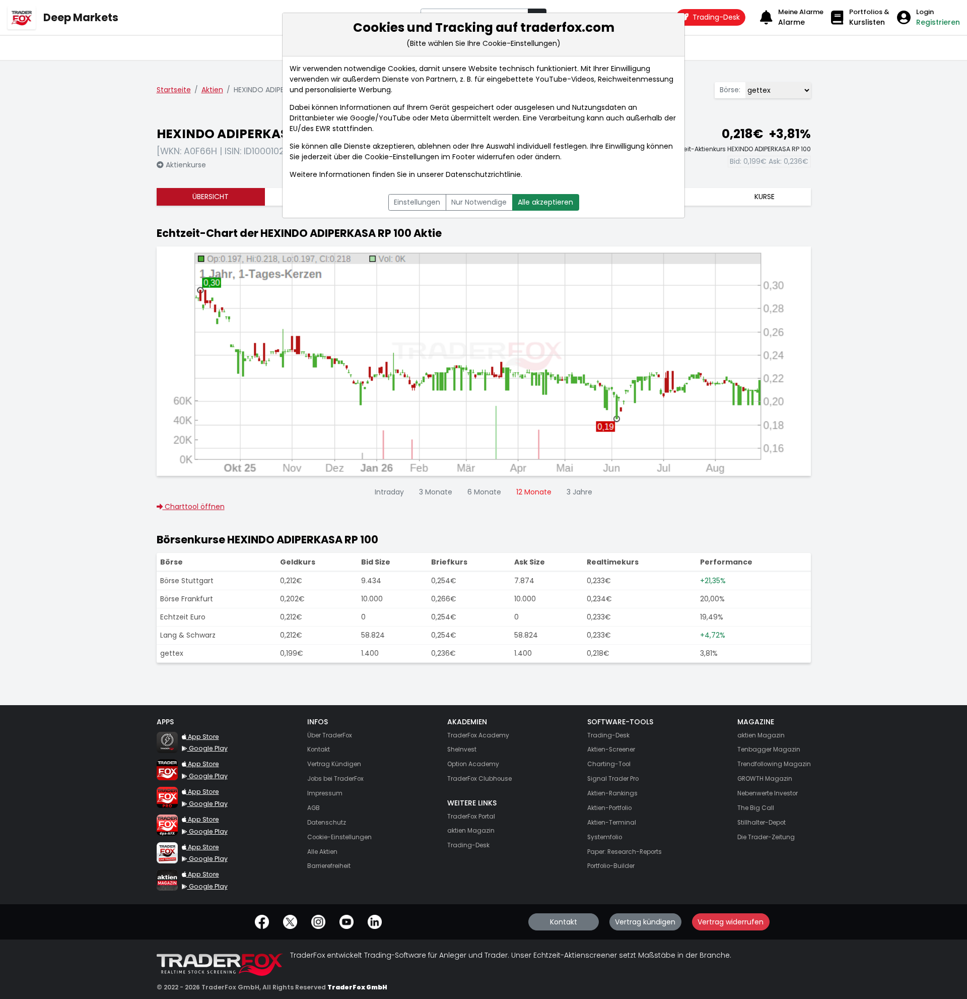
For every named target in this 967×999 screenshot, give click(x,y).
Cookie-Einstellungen (402, 157)
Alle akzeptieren (545, 202)
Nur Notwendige (479, 202)
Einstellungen (417, 202)
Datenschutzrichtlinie (483, 174)
